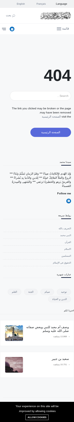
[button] (63, 28)
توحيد (64, 291)
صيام (47, 291)
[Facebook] (12, 29)
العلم (14, 291)
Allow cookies (37, 417)
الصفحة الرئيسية (51, 116)
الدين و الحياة (59, 299)
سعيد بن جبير (60, 358)
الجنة (31, 291)
